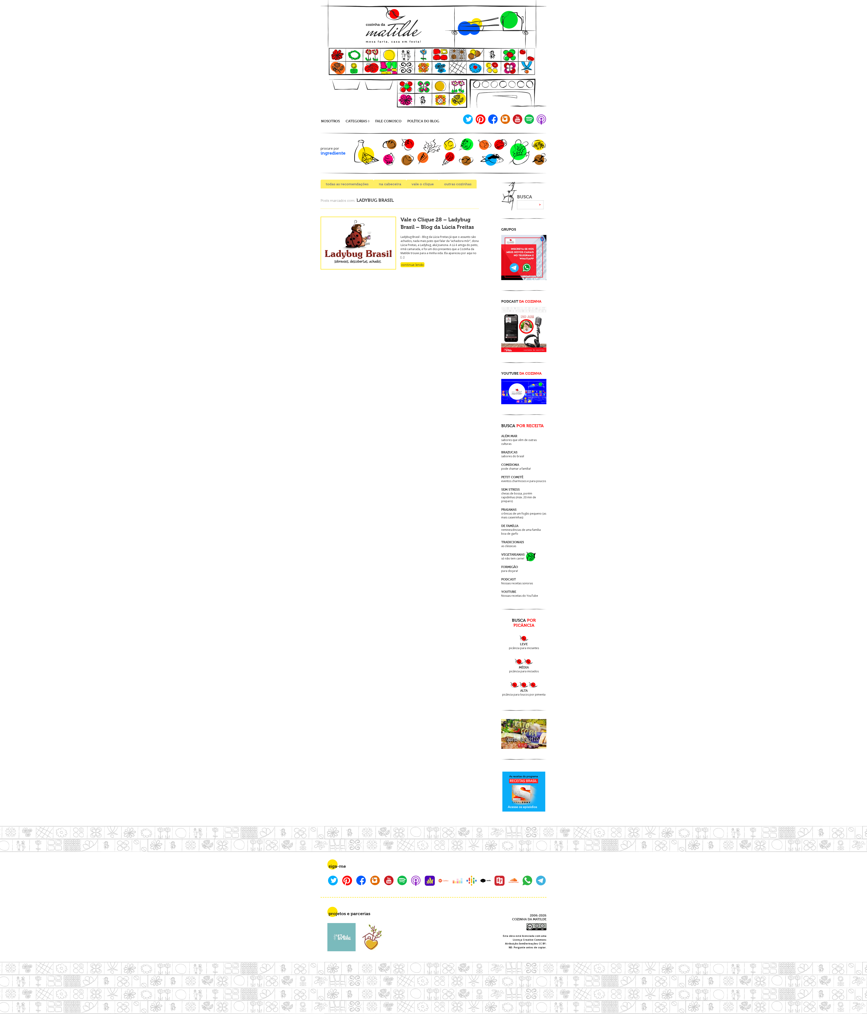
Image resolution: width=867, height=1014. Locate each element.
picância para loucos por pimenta (523, 692)
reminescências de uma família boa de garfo (521, 530)
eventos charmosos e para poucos (523, 479)
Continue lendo (412, 265)
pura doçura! (509, 569)
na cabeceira (390, 184)
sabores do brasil (512, 454)
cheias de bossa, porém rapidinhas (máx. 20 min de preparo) (518, 495)
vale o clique (423, 184)
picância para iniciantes (524, 646)
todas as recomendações (347, 184)
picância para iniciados (524, 669)
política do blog (423, 121)
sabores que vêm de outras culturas (519, 440)
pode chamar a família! (516, 467)
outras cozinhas (457, 184)
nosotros (330, 121)
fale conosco (388, 121)
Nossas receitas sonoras (517, 581)
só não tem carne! (513, 556)
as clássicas (512, 544)
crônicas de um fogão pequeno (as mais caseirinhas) (523, 513)
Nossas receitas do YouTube (519, 594)
